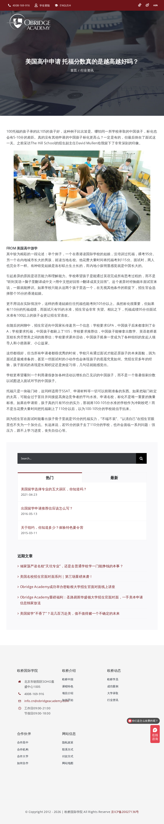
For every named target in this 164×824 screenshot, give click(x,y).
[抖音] (139, 5)
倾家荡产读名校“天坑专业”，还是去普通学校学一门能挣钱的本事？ (71, 566)
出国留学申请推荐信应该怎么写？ (47, 508)
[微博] (147, 5)
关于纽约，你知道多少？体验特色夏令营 (52, 527)
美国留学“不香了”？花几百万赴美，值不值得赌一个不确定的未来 (70, 613)
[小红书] (155, 5)
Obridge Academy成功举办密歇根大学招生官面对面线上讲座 (67, 586)
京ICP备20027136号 (125, 812)
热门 (49, 477)
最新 (114, 477)
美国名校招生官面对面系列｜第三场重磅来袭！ (56, 576)
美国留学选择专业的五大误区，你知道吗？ (54, 489)
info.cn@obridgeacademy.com (46, 701)
